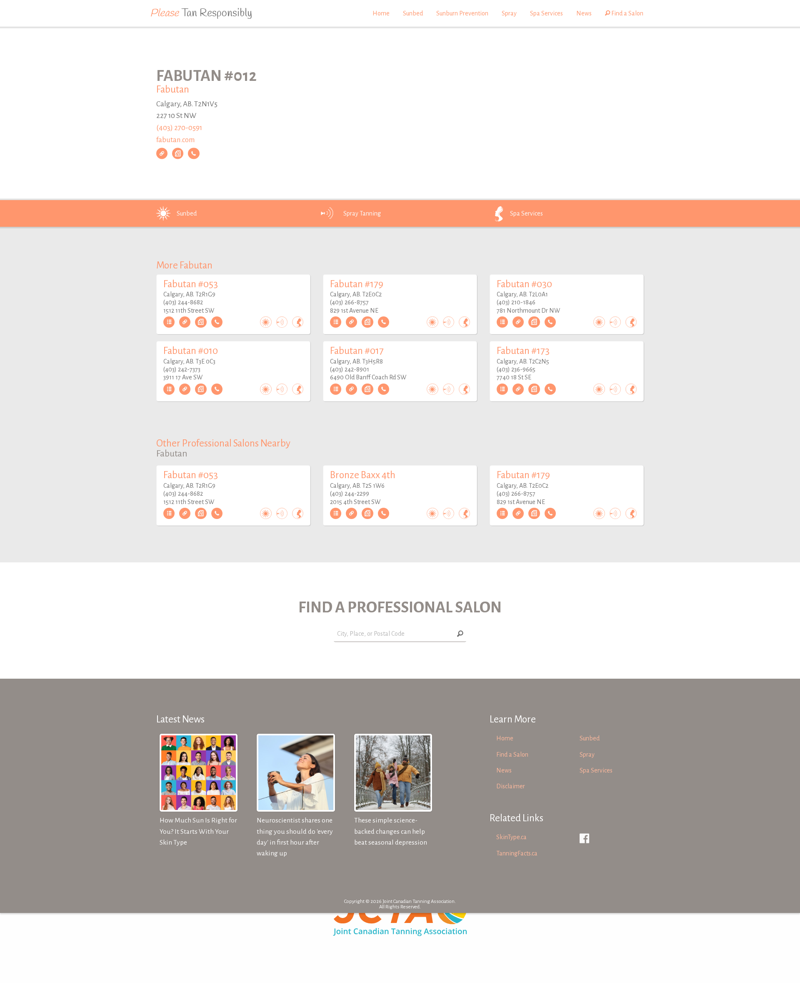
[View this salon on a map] (177, 153)
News (584, 13)
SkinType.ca (511, 837)
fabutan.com (175, 140)
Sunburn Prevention (462, 13)
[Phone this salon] (193, 153)
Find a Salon (626, 13)
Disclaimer (510, 786)
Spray (509, 13)
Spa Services (546, 13)
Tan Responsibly (201, 13)
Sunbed (413, 13)
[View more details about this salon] (169, 322)
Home (381, 13)
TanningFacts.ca (517, 853)
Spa (526, 213)
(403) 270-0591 (179, 128)
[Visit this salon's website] (162, 153)
